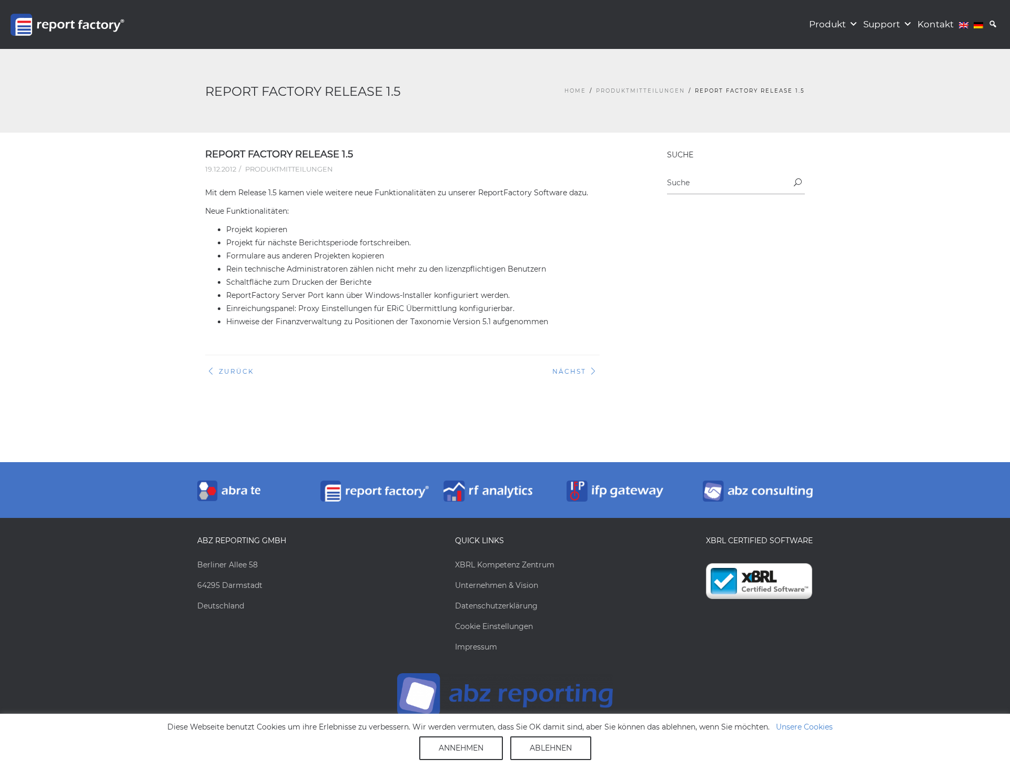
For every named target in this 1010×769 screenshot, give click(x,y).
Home (575, 90)
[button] (993, 24)
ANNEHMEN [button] (461, 748)
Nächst (569, 371)
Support (881, 24)
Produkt (827, 24)
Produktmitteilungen (640, 90)
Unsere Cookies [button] (804, 727)
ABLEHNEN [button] (551, 748)
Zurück (236, 371)
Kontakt (935, 24)
